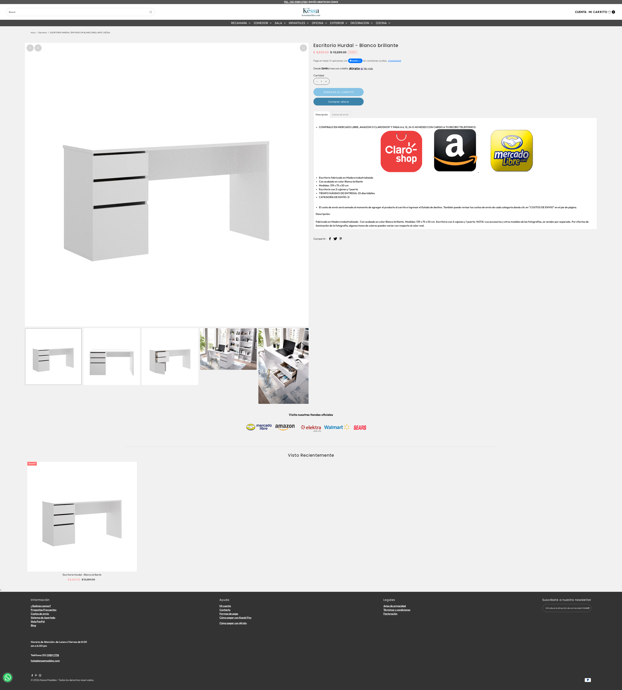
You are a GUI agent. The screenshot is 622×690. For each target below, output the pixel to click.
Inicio (33, 32)
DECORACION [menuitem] (360, 23)
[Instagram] (40, 675)
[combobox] (80, 12)
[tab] (321, 114)
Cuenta (581, 12)
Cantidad (318, 75)
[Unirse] (587, 608)
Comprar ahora (338, 101)
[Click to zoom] (303, 48)
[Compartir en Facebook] (330, 238)
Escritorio (43, 32)
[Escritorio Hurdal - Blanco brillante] (82, 517)
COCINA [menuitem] (381, 23)
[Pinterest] (36, 675)
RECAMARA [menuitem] (239, 23)
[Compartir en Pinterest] (340, 238)
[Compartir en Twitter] (335, 238)
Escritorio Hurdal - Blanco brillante (82, 574)
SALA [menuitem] (278, 23)
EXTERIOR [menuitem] (337, 23)
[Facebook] (32, 675)
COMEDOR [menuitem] (261, 23)
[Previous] (30, 48)
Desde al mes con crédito (343, 68)
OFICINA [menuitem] (317, 23)
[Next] (38, 48)
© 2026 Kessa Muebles (44, 680)
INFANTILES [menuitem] (297, 23)
